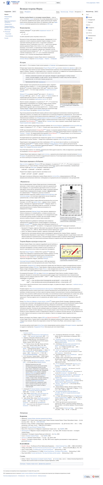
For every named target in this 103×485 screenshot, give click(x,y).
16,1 (58, 363)
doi (23, 354)
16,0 (56, 363)
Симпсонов (45, 273)
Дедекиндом (34, 380)
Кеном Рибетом (52, 133)
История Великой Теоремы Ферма (36, 427)
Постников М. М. (26, 430)
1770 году (26, 94)
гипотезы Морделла (58, 125)
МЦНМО (62, 428)
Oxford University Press (61, 446)
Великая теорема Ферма (32, 435)
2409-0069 (42, 421)
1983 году (79, 125)
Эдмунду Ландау (36, 211)
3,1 (25, 343)
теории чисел (59, 116)
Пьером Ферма (47, 68)
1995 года (36, 273)
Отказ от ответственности (31, 475)
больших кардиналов (34, 151)
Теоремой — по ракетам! (61, 368)
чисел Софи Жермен (25, 110)
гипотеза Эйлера (24, 58)
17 (29, 223)
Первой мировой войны (26, 122)
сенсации (26, 224)
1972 (35, 256)
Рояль (44, 268)
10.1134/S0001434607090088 (31, 354)
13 (42, 151)
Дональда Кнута (50, 288)
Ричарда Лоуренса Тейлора (56, 143)
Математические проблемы (38, 360)
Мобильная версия (42, 475)
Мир (55, 434)
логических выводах (25, 196)
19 (35, 225)
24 (48, 251)
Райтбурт (45, 258)
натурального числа (45, 30)
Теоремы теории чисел (32, 463)
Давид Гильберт (67, 116)
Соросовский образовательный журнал (37, 390)
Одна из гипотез (24, 164)
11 (42, 146)
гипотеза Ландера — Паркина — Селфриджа (45, 58)
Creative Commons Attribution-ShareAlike (29, 473)
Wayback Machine (42, 362)
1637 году (54, 68)
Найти (58, 2)
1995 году (49, 24)
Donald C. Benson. (26, 446)
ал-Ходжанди (52, 65)
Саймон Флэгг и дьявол (70, 399)
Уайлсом (53, 137)
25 (50, 301)
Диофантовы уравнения (45, 463)
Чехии (68, 259)
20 (62, 225)
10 (53, 145)
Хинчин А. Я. (25, 437)
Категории (22, 463)
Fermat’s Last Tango (68, 408)
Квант (69, 365)
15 (54, 167)
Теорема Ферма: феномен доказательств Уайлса (39, 418)
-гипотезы (46, 154)
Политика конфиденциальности (10, 475)
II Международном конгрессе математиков (47, 117)
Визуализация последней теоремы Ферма (41, 458)
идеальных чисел (30, 373)
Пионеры (58, 383)
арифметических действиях (48, 194)
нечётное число (77, 284)
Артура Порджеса (30, 251)
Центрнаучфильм (47, 256)
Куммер (50, 95)
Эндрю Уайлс (23, 147)
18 (31, 223)
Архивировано (25, 402)
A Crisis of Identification (71, 354)
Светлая (90, 38)
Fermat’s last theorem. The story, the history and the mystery (45, 453)
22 (61, 231)
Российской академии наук (72, 382)
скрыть (14, 11)
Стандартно (91, 27)
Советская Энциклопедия (36, 336)
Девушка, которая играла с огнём (41, 301)
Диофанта (77, 54)
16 (31, 192)
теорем (31, 19)
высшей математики (63, 297)
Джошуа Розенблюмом (53, 317)
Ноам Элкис (34, 167)
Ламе (39, 95)
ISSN (38, 421)
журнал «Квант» (38, 202)
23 (74, 237)
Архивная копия (71, 340)
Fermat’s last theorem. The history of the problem (55, 451)
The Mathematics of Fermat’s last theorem (43, 449)
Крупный (90, 22)
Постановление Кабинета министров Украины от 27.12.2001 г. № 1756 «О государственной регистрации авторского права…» (67, 393)
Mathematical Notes (43, 351)
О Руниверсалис (21, 475)
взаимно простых (66, 127)
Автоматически (92, 35)
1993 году (53, 142)
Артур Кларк (41, 325)
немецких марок (51, 121)
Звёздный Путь (32, 265)
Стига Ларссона (28, 301)
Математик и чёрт (25, 256)
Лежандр (22, 95)
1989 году (64, 268)
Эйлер (21, 94)
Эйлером (37, 164)
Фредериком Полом (39, 326)
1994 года (64, 137)
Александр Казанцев (25, 261)
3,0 (24, 343)
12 (40, 151)
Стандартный (91, 19)
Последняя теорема (71, 325)
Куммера (29, 441)
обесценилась (39, 122)
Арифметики (66, 68)
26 (23, 322)
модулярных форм (46, 135)
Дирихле (50, 94)
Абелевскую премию (36, 147)
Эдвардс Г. (24, 439)
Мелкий (90, 17)
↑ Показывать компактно (27, 333)
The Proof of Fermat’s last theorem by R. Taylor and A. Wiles (46, 447)
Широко (90, 30)
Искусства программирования (37, 288)
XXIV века (36, 267)
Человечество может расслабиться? (64, 371)
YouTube (57, 458)
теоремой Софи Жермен (43, 110)
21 (63, 229)
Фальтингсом (72, 125)
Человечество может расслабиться (64, 374)
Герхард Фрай (40, 130)
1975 (61, 229)
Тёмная (90, 40)
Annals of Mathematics (64, 139)
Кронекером (41, 380)
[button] (4, 3)
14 (43, 157)
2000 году (44, 317)
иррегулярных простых (41, 99)
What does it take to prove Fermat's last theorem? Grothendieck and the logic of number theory (67, 345)
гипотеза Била (55, 176)
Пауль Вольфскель (30, 121)
